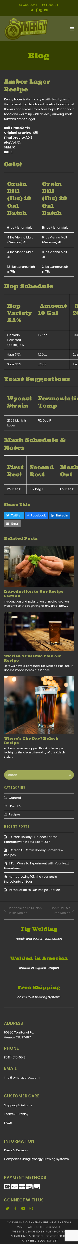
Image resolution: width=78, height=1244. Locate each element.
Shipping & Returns (18, 1105)
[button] (72, 28)
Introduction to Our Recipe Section (34, 890)
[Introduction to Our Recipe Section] (39, 566)
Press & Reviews (16, 1150)
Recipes (14, 814)
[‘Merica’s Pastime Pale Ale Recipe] (39, 631)
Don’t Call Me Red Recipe (59, 911)
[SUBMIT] (70, 775)
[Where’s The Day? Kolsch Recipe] (39, 705)
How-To (15, 806)
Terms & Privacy (16, 1114)
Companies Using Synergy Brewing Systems (36, 1159)
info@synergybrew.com (22, 1077)
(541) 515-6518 (15, 1057)
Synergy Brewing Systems (50, 1222)
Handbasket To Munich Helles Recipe (23, 911)
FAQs (8, 1123)
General (15, 798)
